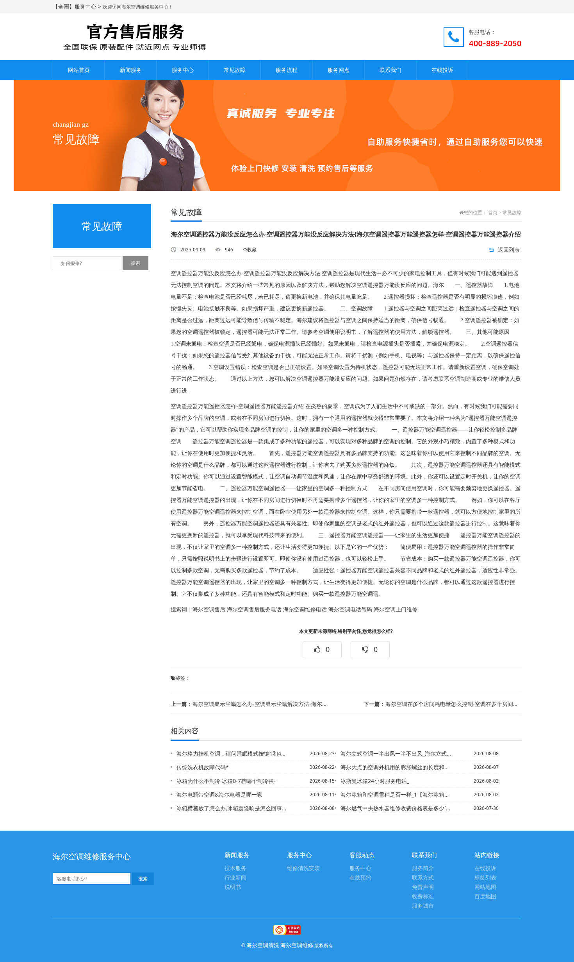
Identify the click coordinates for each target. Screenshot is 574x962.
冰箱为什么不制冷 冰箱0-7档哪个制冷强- (226, 781)
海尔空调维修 (296, 945)
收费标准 (423, 896)
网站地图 (485, 887)
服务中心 (183, 69)
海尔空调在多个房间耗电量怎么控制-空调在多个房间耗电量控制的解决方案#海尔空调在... (442, 704)
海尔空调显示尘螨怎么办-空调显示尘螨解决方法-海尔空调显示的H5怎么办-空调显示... (249, 704)
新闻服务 (131, 69)
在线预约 (360, 878)
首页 (492, 212)
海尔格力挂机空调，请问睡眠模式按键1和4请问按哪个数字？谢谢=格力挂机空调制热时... (231, 753)
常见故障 (235, 69)
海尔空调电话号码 (350, 610)
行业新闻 (235, 878)
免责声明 (423, 887)
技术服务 (235, 868)
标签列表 (485, 878)
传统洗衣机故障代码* (202, 767)
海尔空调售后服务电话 (254, 610)
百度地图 (485, 896)
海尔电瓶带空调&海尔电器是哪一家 (219, 794)
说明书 (233, 887)
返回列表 (509, 249)
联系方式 (423, 878)
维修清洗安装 (303, 868)
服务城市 (423, 906)
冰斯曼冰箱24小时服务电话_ (374, 781)
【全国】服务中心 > (78, 6)
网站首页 (79, 69)
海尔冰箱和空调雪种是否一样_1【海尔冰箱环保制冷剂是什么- (395, 794)
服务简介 (423, 868)
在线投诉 (442, 69)
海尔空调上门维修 (395, 610)
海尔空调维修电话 (305, 610)
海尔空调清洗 (262, 945)
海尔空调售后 (209, 610)
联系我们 (390, 69)
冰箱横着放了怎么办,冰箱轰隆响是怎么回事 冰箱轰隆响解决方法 (231, 808)
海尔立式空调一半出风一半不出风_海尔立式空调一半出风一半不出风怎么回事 (395, 753)
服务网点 (338, 69)
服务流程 (287, 69)
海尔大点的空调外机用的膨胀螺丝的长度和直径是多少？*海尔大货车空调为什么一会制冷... (395, 767)
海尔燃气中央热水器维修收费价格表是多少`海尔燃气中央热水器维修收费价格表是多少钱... (395, 808)
